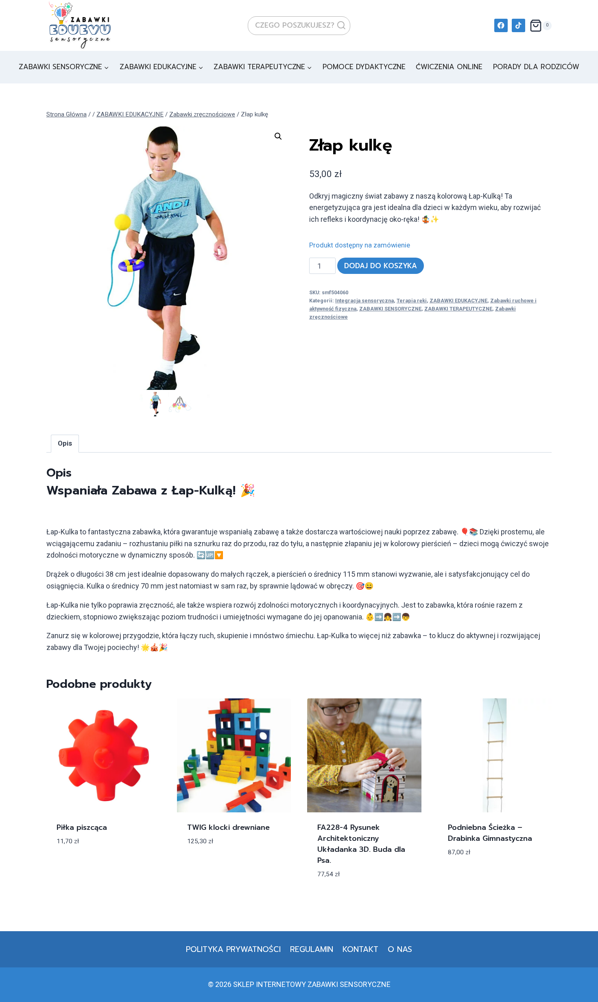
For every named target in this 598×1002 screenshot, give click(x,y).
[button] (278, 136)
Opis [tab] (65, 443)
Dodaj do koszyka (380, 265)
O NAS (400, 949)
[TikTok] (518, 25)
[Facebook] (501, 25)
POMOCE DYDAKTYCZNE (364, 66)
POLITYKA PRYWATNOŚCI (233, 949)
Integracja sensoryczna (364, 301)
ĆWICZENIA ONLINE (449, 66)
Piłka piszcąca (82, 827)
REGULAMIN (311, 949)
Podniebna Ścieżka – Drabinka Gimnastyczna (490, 833)
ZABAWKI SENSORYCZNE (390, 309)
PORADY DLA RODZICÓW (536, 66)
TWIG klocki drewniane (228, 827)
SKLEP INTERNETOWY (269, 984)
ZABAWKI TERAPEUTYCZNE (458, 309)
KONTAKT (360, 949)
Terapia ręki (412, 301)
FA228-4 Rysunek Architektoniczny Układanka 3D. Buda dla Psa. (361, 844)
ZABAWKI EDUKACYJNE (458, 301)
